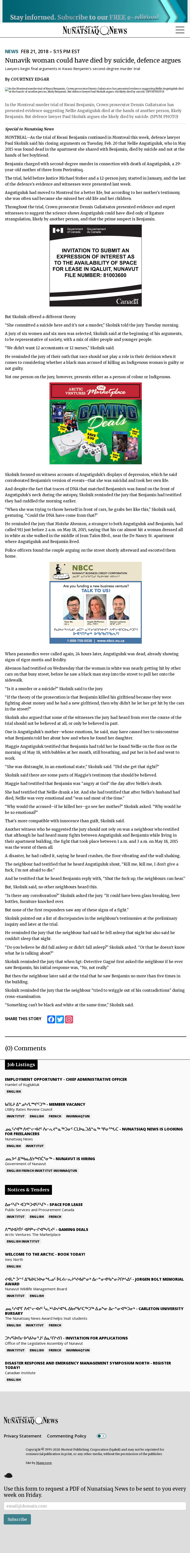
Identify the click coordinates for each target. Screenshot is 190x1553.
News (11, 51)
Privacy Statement (23, 1435)
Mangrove (44, 1463)
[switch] (101, 1436)
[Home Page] (95, 30)
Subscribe (17, 1519)
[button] (8, 1475)
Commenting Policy (66, 1435)
